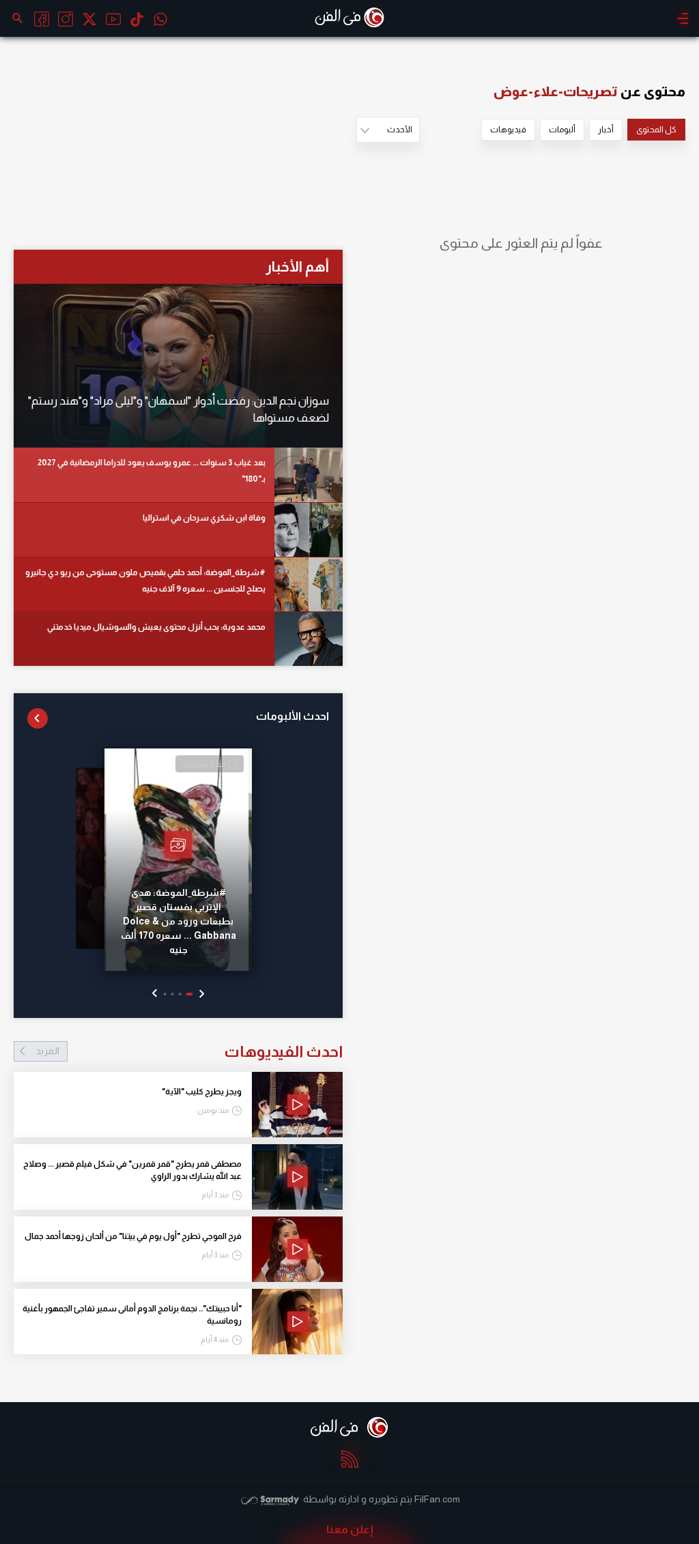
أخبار (606, 129)
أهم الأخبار (297, 266)
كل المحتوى (656, 129)
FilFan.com (437, 1499)
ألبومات (562, 129)
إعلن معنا (349, 1529)
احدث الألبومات (292, 716)
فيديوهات (508, 129)
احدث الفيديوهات (189, 1051)
